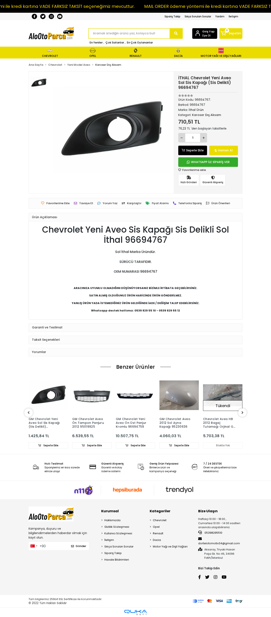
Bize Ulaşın (208, 511)
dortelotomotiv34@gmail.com (219, 543)
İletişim (233, 16)
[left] (28, 412)
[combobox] (34, 546)
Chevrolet (159, 520)
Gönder (81, 546)
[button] (230, 33)
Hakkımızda (112, 520)
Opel (156, 527)
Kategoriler (160, 511)
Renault (158, 533)
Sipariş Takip (172, 16)
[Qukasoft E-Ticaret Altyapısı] (135, 612)
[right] (242, 412)
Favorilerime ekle (194, 170)
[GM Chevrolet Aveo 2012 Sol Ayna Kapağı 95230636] (179, 395)
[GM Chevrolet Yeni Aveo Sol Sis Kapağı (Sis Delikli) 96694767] (48, 395)
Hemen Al (225, 150)
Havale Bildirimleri (116, 560)
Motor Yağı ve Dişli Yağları (170, 546)
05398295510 (213, 533)
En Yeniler (96, 42)
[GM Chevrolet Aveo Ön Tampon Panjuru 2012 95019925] (92, 395)
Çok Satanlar (114, 42)
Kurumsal (110, 511)
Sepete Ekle (195, 150)
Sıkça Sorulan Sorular (198, 16)
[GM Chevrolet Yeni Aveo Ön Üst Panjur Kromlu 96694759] (135, 395)
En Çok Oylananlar (140, 42)
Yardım (219, 16)
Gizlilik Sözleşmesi (116, 527)
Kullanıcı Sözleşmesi (118, 533)
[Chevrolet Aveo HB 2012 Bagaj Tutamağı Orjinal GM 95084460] (222, 395)
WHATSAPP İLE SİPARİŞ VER (210, 162)
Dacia (157, 540)
